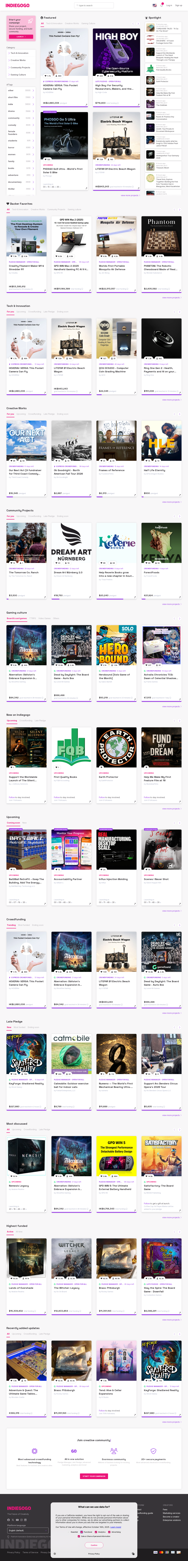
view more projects (130, 195)
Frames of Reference (112, 470)
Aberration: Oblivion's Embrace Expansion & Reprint (22, 678)
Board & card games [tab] (17, 618)
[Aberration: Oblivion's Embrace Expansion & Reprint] (26, 645)
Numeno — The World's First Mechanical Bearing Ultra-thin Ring (116, 1087)
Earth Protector (108, 777)
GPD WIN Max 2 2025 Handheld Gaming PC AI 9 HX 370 (71, 269)
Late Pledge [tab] (49, 311)
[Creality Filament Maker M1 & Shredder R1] (26, 236)
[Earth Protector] (116, 747)
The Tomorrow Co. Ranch (24, 572)
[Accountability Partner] (71, 850)
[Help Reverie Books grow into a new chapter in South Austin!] (116, 543)
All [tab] (42, 23)
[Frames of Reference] (116, 441)
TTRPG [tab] (32, 618)
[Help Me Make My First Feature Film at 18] (161, 747)
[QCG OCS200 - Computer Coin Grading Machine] (116, 338)
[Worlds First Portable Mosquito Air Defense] (116, 236)
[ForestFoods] (161, 543)
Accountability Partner (68, 879)
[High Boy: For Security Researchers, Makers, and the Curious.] (116, 52)
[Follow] (101, 767)
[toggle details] (87, 106)
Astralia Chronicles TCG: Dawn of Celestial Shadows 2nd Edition (160, 678)
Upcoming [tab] (21, 311)
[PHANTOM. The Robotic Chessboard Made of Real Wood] (161, 236)
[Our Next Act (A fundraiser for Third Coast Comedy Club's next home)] (26, 441)
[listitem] (21, 90)
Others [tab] (56, 618)
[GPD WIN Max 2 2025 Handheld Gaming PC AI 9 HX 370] (71, 236)
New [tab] (24, 823)
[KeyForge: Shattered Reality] (26, 1054)
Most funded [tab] (24, 925)
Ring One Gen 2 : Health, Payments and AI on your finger (159, 371)
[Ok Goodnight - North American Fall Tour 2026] (71, 441)
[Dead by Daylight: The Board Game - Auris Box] (71, 645)
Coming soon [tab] (13, 823)
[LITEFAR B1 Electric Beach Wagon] (116, 136)
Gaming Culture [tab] (88, 23)
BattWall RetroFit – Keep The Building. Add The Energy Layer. (26, 883)
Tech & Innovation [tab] (54, 23)
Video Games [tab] (44, 618)
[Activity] (161, 5)
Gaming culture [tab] (74, 209)
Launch (20, 37)
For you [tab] (10, 311)
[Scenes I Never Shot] (161, 850)
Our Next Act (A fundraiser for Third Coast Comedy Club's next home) (25, 474)
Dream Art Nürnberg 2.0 (68, 572)
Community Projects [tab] (56, 209)
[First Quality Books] (71, 747)
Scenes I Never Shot (156, 879)
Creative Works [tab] (72, 23)
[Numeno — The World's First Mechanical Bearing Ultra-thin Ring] (116, 1054)
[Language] (154, 5)
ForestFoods (151, 572)
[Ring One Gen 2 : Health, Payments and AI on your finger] (161, 338)
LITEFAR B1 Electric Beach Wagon (115, 168)
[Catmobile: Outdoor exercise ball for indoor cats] (71, 1054)
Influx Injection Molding (113, 879)
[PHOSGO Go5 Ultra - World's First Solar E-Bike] (64, 136)
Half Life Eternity (154, 470)
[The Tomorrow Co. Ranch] (26, 543)
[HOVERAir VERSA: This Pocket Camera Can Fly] (64, 52)
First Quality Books (65, 777)
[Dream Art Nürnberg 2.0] (71, 543)
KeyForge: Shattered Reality (26, 1083)
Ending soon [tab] (62, 311)
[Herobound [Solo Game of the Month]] (116, 645)
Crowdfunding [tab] (34, 311)
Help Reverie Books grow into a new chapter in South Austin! (116, 576)
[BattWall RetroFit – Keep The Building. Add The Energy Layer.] (26, 850)
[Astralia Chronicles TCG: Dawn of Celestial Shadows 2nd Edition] (161, 645)
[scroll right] (138, 24)
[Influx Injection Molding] (116, 850)
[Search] (77, 5)
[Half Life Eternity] (161, 441)
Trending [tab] (11, 925)
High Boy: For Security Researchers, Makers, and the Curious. (113, 89)
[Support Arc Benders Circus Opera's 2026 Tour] (161, 1054)
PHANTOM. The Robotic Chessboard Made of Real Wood (159, 269)
